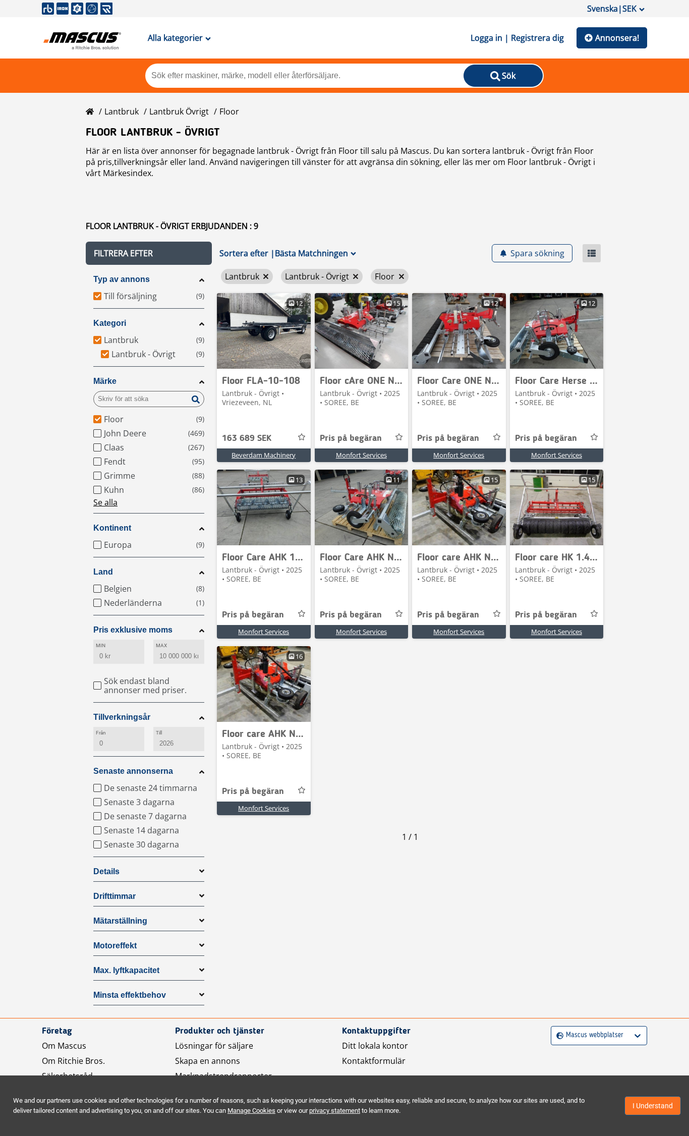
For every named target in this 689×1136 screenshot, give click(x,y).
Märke (105, 381)
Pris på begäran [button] (351, 438)
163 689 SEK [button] (246, 438)
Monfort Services (361, 455)
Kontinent (112, 528)
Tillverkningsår (121, 717)
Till (159, 732)
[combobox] (557, 1035)
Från (101, 732)
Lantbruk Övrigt (179, 111)
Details (106, 871)
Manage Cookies (251, 1110)
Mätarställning (120, 921)
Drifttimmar (114, 896)
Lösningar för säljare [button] (214, 1045)
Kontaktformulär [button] (374, 1060)
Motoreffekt (115, 945)
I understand (653, 1106)
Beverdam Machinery (264, 455)
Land (103, 571)
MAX (161, 645)
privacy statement (334, 1110)
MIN (100, 645)
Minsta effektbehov (129, 995)
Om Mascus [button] (64, 1045)
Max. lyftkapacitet (126, 970)
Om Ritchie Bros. (73, 1060)
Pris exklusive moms (133, 630)
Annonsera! (617, 37)
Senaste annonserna (133, 771)
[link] (264, 331)
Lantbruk (121, 111)
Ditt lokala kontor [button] (375, 1045)
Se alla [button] (105, 502)
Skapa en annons (207, 1060)
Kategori (109, 323)
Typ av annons (121, 279)
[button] (149, 253)
